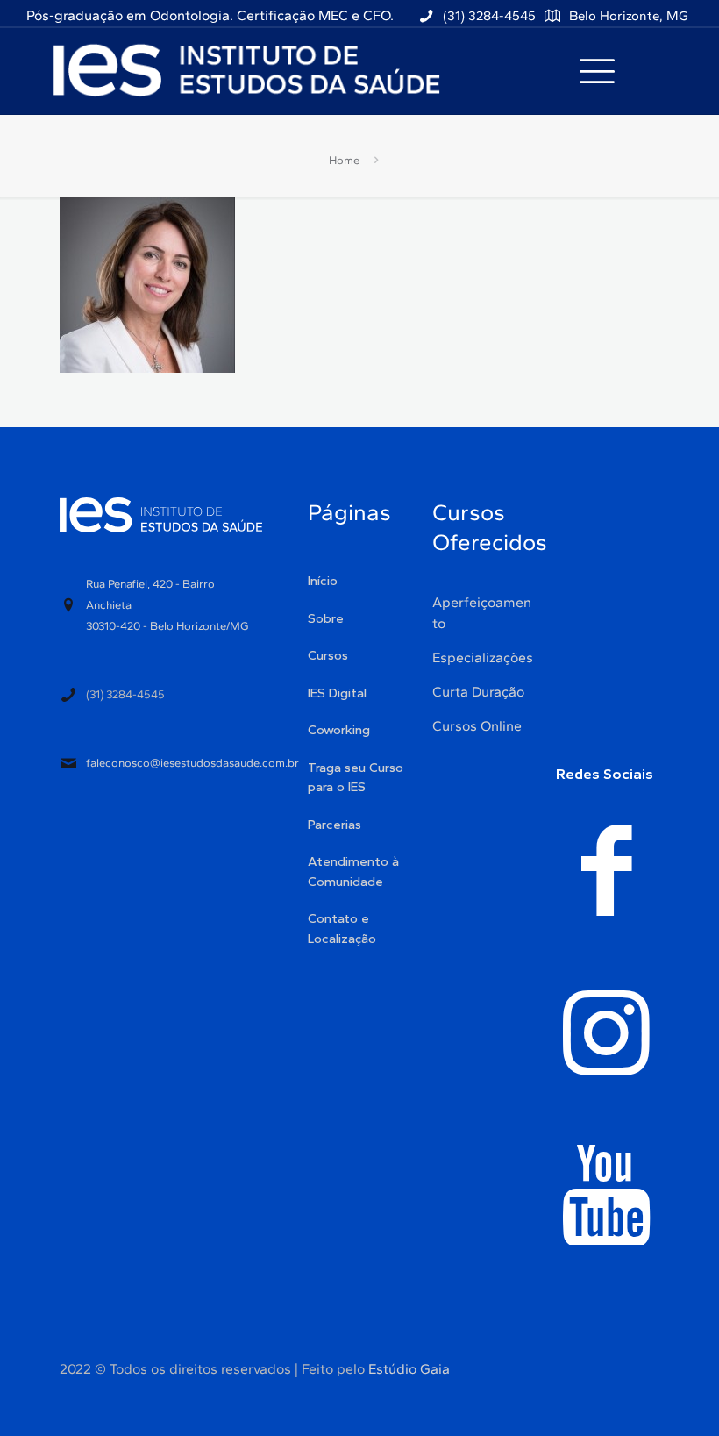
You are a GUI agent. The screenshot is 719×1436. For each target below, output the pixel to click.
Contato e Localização (342, 929)
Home (344, 160)
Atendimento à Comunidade (353, 871)
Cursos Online (477, 726)
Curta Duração (478, 691)
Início (323, 581)
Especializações (482, 657)
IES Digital (337, 693)
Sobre (326, 618)
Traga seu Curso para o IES (355, 778)
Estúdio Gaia (409, 1369)
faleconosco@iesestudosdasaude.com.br (192, 762)
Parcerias (334, 824)
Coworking (339, 730)
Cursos (328, 655)
